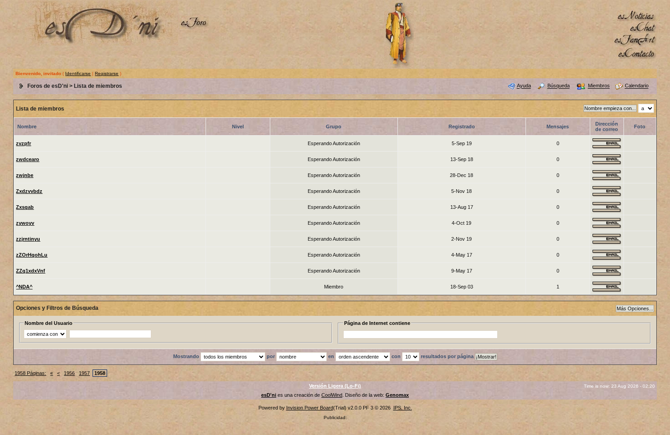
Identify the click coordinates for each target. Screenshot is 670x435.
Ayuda (524, 86)
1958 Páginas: (30, 373)
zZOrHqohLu (31, 255)
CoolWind (331, 395)
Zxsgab (25, 207)
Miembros (599, 86)
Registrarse (107, 73)
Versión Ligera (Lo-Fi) (335, 386)
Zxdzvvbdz (29, 191)
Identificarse (78, 73)
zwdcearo (27, 159)
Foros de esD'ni (47, 86)
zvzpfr (23, 143)
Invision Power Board (309, 407)
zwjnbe (24, 175)
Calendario (637, 86)
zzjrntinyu (28, 239)
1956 (69, 373)
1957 (84, 373)
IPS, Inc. (402, 407)
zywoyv (25, 223)
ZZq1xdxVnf (30, 270)
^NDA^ (24, 286)
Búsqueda (558, 86)
